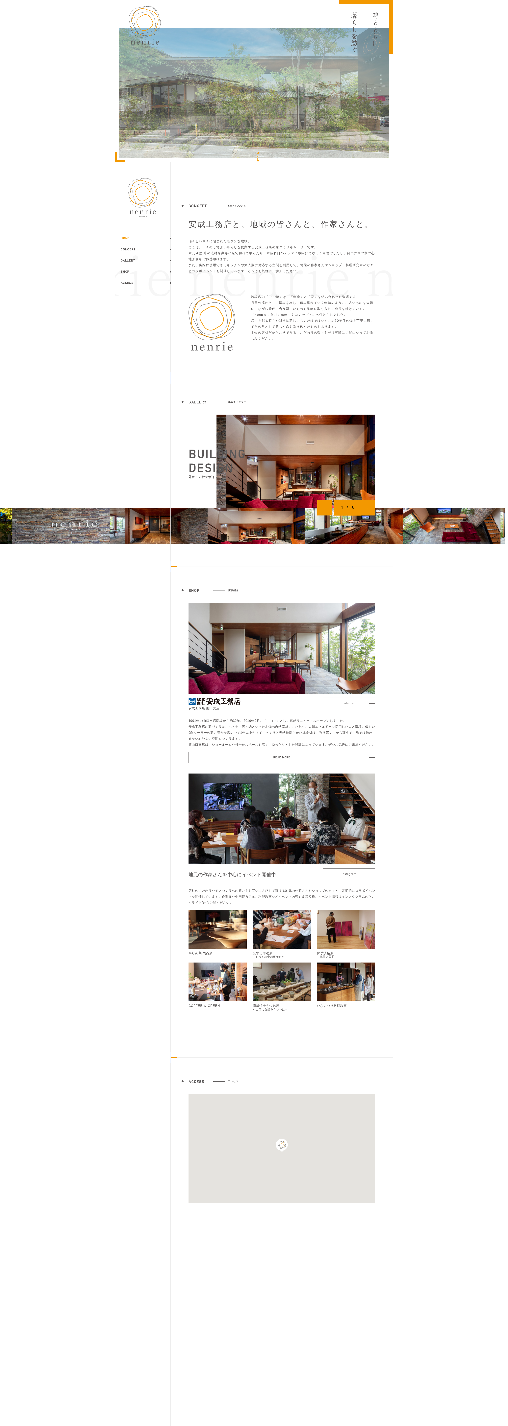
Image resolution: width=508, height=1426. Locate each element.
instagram (349, 703)
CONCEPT (128, 249)
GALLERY (128, 260)
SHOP (125, 271)
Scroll (257, 157)
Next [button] (367, 507)
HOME (125, 238)
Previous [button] (324, 507)
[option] (295, 461)
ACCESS (127, 282)
